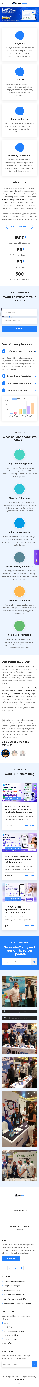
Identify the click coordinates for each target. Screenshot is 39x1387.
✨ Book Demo (36, 557)
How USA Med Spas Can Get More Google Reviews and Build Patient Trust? (18, 859)
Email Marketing (19, 119)
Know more (11, 1259)
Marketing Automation (19, 155)
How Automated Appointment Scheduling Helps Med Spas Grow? (17, 910)
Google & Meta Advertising (17, 376)
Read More (29, 825)
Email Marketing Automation (19, 566)
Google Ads (19, 43)
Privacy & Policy (7, 1343)
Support (20, 1383)
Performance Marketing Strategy (20, 351)
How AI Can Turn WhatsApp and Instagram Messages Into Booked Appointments (18, 809)
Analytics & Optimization (16, 390)
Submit (19, 328)
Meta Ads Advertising (19, 498)
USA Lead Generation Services (15, 1294)
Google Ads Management (19, 463)
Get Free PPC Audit (19, 226)
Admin (9, 825)
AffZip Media (19, 1379)
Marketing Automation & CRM (13, 694)
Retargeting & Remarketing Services (17, 1303)
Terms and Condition (10, 1335)
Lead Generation (26, 194)
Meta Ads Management (13, 1290)
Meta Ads (19, 79)
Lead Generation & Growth (17, 383)
